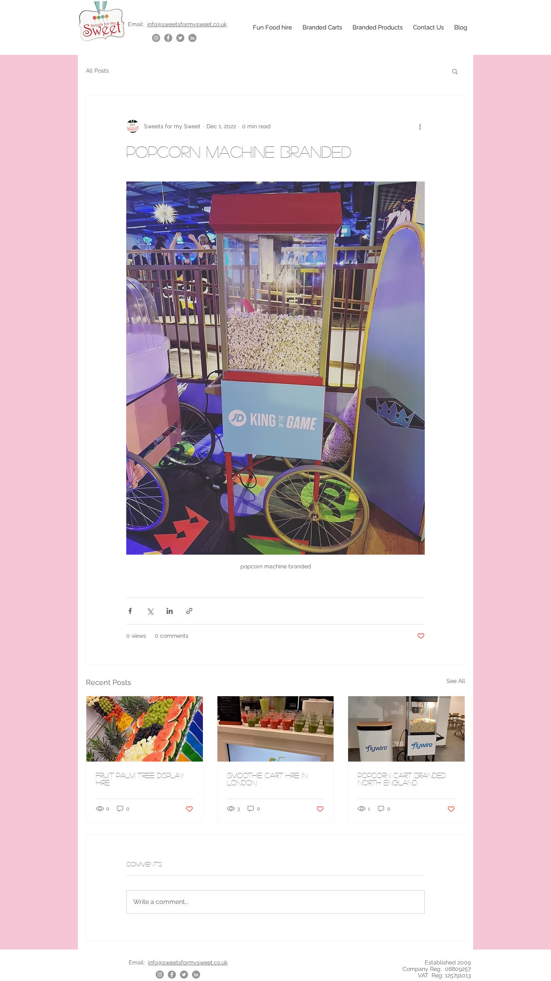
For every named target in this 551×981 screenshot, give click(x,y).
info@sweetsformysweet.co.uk (187, 24)
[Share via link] (189, 611)
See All (456, 681)
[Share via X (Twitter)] (150, 611)
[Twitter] (180, 38)
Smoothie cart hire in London (267, 779)
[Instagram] (156, 38)
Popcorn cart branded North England (402, 779)
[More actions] (420, 126)
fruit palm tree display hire (140, 779)
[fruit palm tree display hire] (144, 729)
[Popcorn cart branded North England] (406, 729)
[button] (455, 71)
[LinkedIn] (192, 38)
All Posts (97, 70)
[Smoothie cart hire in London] (275, 729)
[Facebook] (168, 38)
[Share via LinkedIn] (169, 611)
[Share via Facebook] (130, 611)
